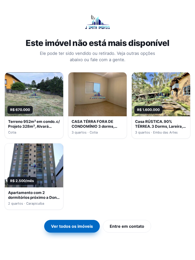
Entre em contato (127, 226)
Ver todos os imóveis (72, 226)
